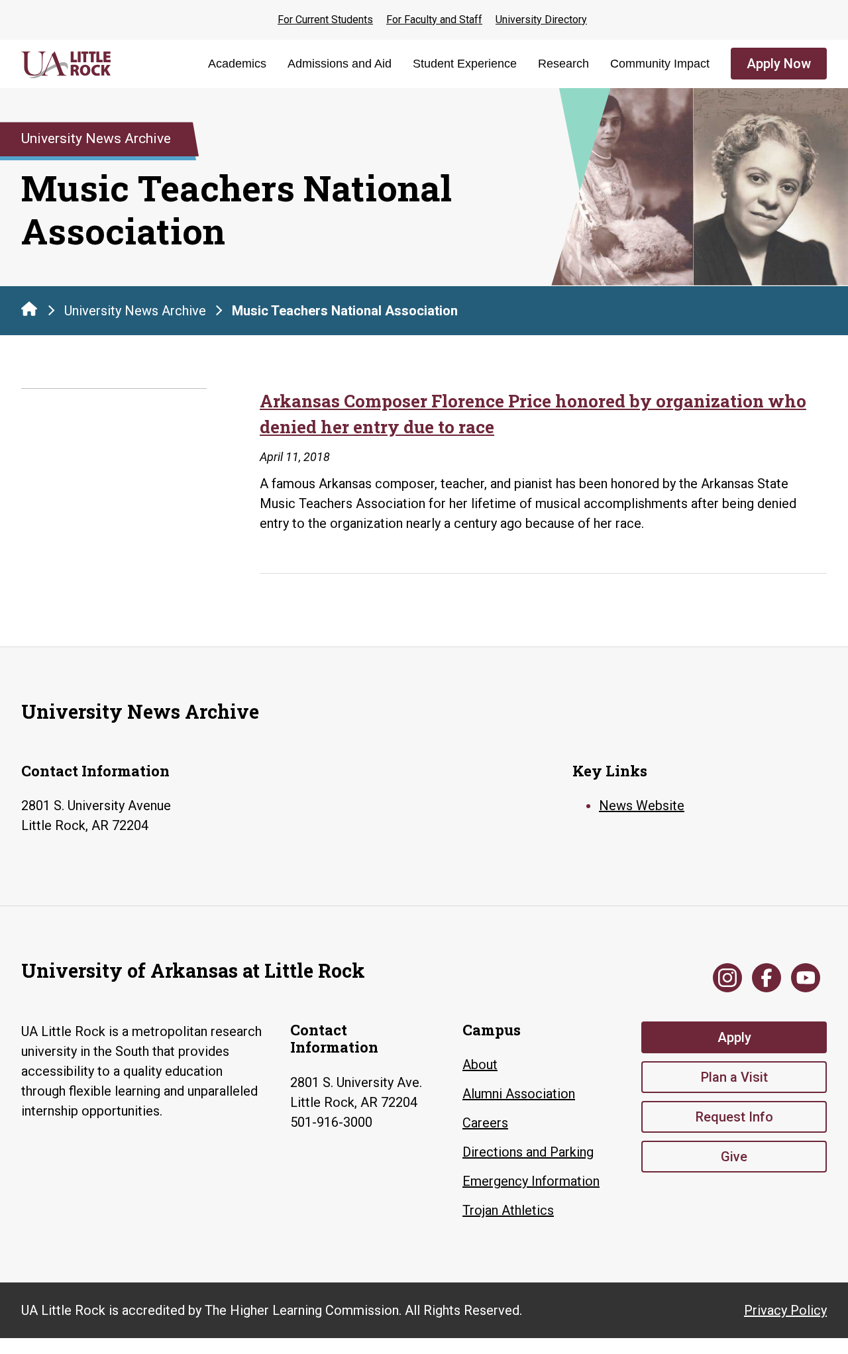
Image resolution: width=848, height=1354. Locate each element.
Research (563, 63)
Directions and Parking (528, 1152)
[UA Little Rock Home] (29, 309)
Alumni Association (518, 1094)
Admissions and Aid (340, 63)
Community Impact (660, 63)
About (480, 1064)
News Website (641, 805)
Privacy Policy (785, 1310)
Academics (237, 63)
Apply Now (779, 64)
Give (734, 1157)
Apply (734, 1037)
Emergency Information (531, 1181)
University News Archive (135, 311)
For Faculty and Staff (434, 19)
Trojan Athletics (508, 1210)
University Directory (541, 19)
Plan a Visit (734, 1077)
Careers (485, 1123)
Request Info (734, 1117)
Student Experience (465, 63)
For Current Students (325, 19)
